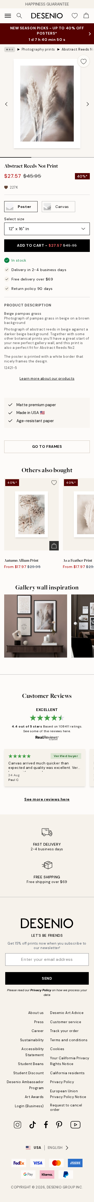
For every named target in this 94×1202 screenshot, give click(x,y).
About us (36, 1013)
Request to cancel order (66, 1107)
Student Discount (28, 1073)
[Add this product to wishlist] (83, 61)
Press (39, 1022)
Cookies (57, 1049)
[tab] (15, 155)
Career (38, 1031)
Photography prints (38, 49)
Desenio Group (61, 1187)
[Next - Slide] (88, 104)
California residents (67, 1073)
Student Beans (31, 1064)
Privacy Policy (40, 990)
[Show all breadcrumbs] (9, 49)
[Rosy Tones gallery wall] (35, 626)
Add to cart (47, 245)
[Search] (19, 15)
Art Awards (34, 1097)
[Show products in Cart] (86, 15)
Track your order (64, 1031)
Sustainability (32, 1040)
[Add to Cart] (54, 545)
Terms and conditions (68, 1040)
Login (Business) (29, 1106)
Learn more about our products (47, 378)
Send (47, 978)
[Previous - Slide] (6, 104)
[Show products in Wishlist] (74, 15)
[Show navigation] (8, 15)
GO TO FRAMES (47, 446)
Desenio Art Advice (67, 1013)
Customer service (65, 1022)
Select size (14, 219)
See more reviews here (47, 799)
